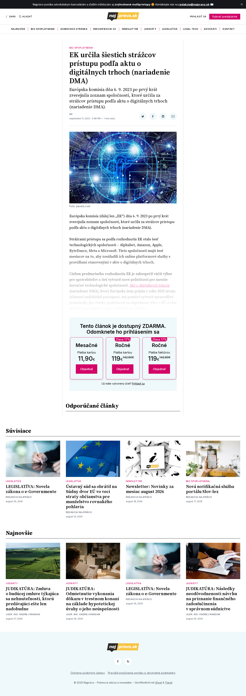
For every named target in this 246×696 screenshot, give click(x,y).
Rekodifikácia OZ (104, 29)
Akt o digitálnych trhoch (150, 285)
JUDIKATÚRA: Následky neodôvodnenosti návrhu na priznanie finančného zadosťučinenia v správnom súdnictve (211, 599)
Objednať (86, 369)
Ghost (158, 682)
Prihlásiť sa (198, 16)
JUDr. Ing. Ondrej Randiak (23, 614)
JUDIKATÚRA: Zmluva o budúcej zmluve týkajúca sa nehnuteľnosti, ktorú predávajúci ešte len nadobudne (32, 599)
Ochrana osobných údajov (88, 672)
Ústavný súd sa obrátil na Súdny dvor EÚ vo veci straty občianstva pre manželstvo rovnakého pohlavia (91, 497)
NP (71, 114)
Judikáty (150, 29)
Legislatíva (170, 29)
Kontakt (229, 29)
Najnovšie (18, 29)
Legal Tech (190, 29)
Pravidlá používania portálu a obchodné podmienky (142, 672)
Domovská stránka (74, 29)
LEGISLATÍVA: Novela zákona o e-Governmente (31, 489)
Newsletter (130, 29)
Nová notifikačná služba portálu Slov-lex (210, 489)
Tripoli (168, 682)
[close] (242, 4)
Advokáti (210, 29)
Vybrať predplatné (224, 16)
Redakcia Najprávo (19, 497)
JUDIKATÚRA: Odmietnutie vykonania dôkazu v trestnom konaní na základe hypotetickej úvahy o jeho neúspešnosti (92, 599)
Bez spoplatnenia (43, 29)
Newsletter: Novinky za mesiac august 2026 (150, 489)
